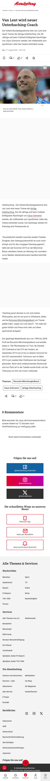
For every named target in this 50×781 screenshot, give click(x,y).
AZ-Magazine (30, 686)
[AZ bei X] (41, 713)
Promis (5, 604)
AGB (4, 726)
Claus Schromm (34, 215)
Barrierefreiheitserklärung (13, 737)
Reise (27, 593)
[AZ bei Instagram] (34, 713)
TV (26, 582)
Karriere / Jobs (9, 681)
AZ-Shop (28, 681)
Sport (27, 577)
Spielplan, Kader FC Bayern (14, 656)
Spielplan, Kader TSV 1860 (13, 661)
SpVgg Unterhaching (31, 388)
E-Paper (6, 697)
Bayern (11, 10)
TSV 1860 (6, 599)
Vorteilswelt (7, 650)
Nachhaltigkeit (31, 599)
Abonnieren (7, 686)
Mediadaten (30, 676)
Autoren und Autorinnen (12, 676)
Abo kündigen (8, 742)
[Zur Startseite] (25, 6)
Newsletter (7, 624)
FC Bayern (7, 593)
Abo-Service (7, 692)
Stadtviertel (7, 582)
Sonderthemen (31, 692)
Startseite (5, 10)
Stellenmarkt (30, 618)
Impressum (7, 721)
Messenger (7, 629)
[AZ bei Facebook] (26, 713)
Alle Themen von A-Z (11, 618)
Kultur (27, 588)
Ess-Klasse (7, 645)
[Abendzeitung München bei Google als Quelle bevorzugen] (34, 57)
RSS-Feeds (7, 634)
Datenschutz (8, 732)
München (6, 577)
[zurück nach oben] (25, 763)
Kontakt (6, 702)
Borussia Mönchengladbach (22, 320)
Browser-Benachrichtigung (13, 640)
